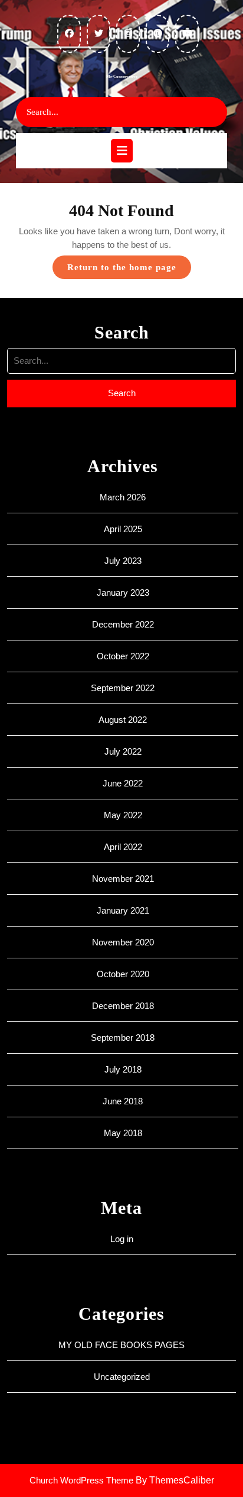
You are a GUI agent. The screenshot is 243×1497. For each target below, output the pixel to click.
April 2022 (123, 847)
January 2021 (123, 910)
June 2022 (123, 783)
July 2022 (123, 751)
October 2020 (123, 974)
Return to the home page (129, 270)
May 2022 (123, 815)
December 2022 (123, 624)
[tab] (122, 150)
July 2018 (123, 1069)
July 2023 (123, 561)
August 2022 (122, 720)
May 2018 (123, 1133)
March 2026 (123, 497)
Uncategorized (122, 1377)
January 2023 (123, 592)
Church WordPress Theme (81, 1480)
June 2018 (123, 1101)
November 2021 (123, 879)
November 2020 (123, 942)
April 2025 (123, 529)
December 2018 (123, 1006)
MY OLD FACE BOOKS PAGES (121, 1345)
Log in (121, 1239)
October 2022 (123, 656)
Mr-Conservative (121, 76)
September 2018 (123, 1038)
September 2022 (123, 688)
